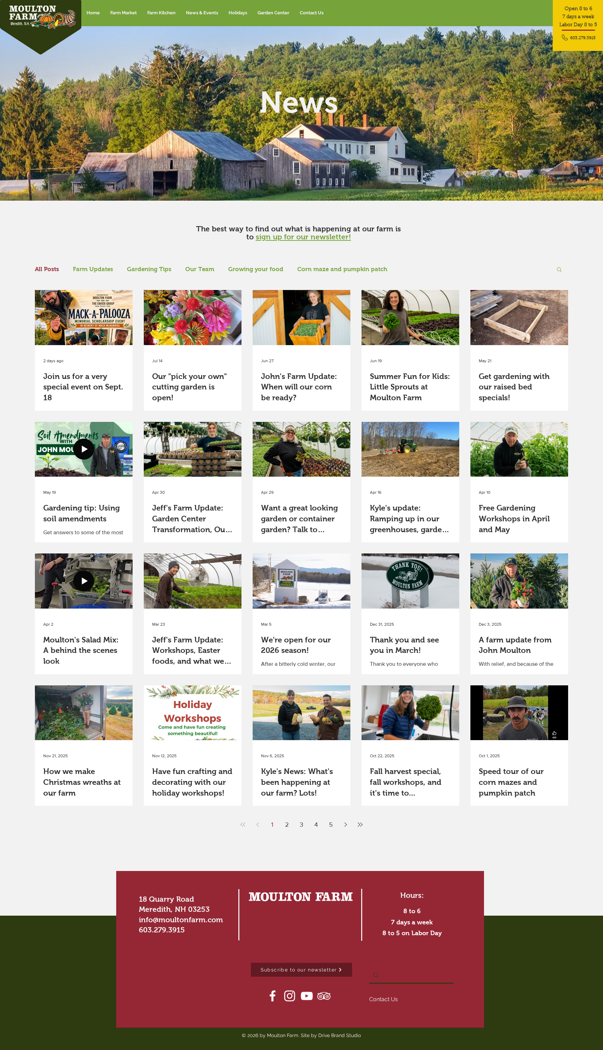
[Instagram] (289, 996)
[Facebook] (272, 996)
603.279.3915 (162, 930)
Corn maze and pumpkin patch (342, 269)
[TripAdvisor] (324, 996)
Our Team (199, 269)
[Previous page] (257, 824)
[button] (202, 13)
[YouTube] (306, 996)
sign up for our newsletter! (303, 237)
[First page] (243, 824)
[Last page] (360, 824)
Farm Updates (93, 269)
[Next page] (345, 824)
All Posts (47, 269)
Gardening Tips (149, 269)
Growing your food (255, 269)
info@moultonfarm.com (181, 920)
